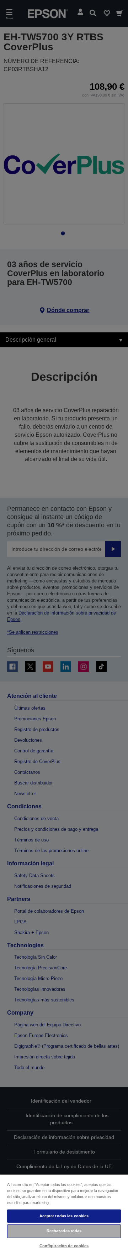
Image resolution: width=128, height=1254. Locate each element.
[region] (64, 1214)
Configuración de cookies (64, 1246)
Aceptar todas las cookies (64, 1216)
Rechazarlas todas (64, 1231)
